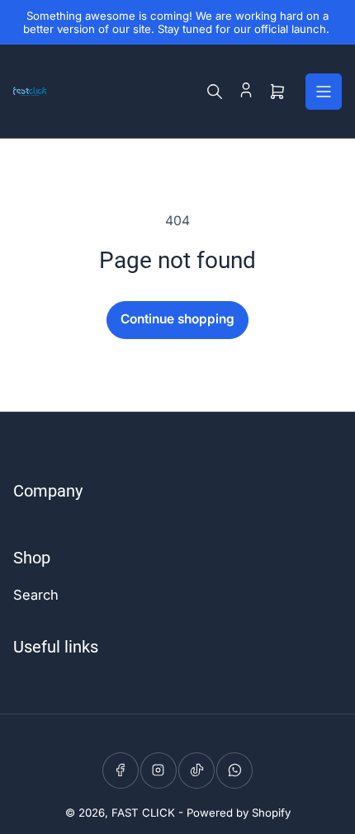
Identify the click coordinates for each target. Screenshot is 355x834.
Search (36, 595)
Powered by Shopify (239, 812)
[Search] (214, 91)
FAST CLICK (143, 812)
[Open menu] (323, 91)
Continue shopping (177, 319)
